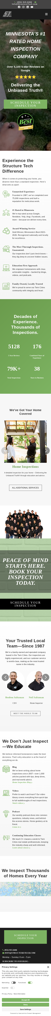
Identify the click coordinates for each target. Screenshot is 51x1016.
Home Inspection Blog (21, 782)
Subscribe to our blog (15, 961)
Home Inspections (25, 466)
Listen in (16, 827)
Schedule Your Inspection (25, 104)
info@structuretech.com (19, 953)
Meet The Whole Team (25, 713)
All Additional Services (25, 488)
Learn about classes (20, 848)
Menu (46, 14)
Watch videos (18, 803)
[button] (46, 450)
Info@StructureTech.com (24, 4)
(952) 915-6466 (24, 2)
